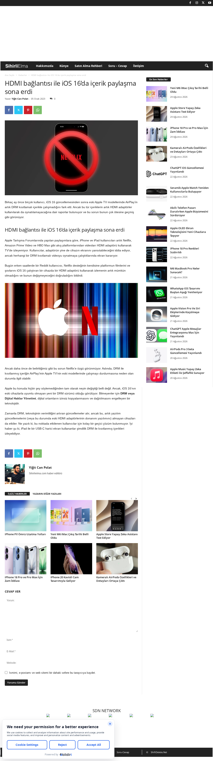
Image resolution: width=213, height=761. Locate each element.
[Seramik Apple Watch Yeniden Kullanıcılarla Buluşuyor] (156, 193)
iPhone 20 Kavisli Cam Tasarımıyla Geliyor (65, 579)
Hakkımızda (44, 66)
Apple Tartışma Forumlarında (24, 240)
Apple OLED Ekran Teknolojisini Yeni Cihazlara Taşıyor (188, 231)
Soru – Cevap (117, 66)
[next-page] (136, 498)
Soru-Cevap (123, 752)
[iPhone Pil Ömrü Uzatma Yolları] (25, 515)
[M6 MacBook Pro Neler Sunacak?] (156, 274)
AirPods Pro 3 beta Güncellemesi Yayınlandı (186, 351)
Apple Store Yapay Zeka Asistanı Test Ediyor (117, 536)
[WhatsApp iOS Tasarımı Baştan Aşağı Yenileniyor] (156, 294)
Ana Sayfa (9, 75)
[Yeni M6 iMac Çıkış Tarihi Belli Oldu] (71, 515)
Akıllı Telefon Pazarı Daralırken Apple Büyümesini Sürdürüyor (189, 211)
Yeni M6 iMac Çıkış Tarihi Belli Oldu (70, 536)
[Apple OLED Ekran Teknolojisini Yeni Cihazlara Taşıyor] (156, 234)
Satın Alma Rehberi (88, 66)
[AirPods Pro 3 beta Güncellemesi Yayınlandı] (156, 355)
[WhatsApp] (37, 110)
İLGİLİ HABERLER (17, 493)
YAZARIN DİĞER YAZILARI (47, 493)
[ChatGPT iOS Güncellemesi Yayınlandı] (156, 174)
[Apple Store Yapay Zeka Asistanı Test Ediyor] (117, 515)
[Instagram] (196, 3)
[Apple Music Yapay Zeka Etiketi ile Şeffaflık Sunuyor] (156, 375)
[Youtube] (209, 3)
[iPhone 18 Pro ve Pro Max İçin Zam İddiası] (25, 558)
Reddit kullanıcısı (51, 265)
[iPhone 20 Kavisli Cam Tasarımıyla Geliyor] (71, 558)
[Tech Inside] (118, 723)
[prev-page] (131, 498)
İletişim (138, 66)
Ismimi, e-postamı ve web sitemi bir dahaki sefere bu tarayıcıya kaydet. (52, 672)
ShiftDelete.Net (159, 752)
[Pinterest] (28, 110)
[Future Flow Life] (159, 723)
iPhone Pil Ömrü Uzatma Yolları (25, 534)
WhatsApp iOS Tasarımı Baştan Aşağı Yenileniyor (186, 290)
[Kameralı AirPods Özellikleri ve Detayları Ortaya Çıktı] (117, 558)
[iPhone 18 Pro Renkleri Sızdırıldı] (156, 254)
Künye (63, 66)
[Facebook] (190, 3)
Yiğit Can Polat (20, 98)
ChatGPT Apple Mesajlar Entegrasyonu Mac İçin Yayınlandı (185, 332)
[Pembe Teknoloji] (139, 723)
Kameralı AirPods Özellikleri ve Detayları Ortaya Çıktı (116, 579)
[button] (206, 65)
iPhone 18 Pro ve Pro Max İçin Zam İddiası (24, 579)
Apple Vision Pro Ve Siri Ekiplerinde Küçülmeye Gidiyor (185, 312)
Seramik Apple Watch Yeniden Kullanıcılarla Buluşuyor (189, 189)
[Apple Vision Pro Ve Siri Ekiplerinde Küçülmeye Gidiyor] (156, 314)
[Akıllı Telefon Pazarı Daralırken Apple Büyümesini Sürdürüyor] (156, 213)
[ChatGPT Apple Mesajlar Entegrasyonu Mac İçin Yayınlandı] (156, 334)
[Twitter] (203, 3)
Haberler (22, 75)
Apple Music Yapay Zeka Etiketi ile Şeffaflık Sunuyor (187, 371)
